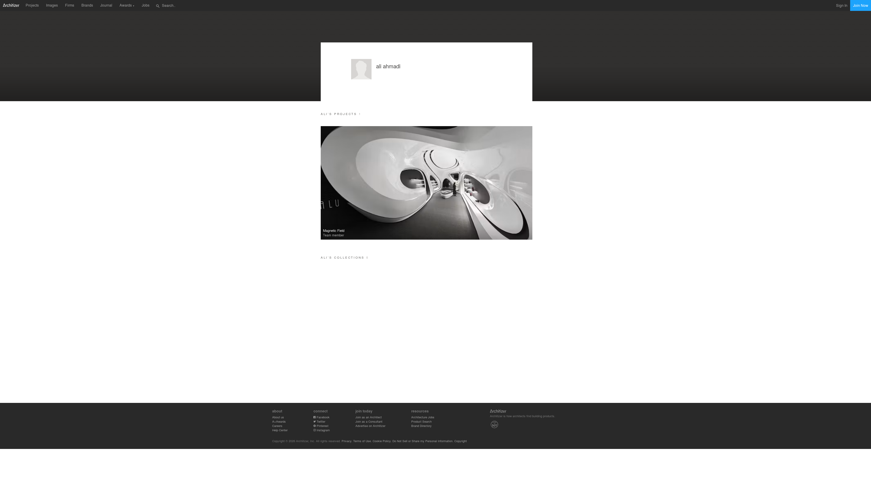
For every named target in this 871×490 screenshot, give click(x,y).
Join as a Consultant (368, 421)
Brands (87, 5)
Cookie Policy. (382, 441)
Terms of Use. (362, 441)
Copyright (460, 441)
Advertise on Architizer (370, 426)
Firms (69, 5)
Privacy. (347, 441)
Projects (32, 5)
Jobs (145, 5)
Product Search (421, 421)
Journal (106, 5)
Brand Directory (421, 426)
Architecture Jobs (422, 417)
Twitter (320, 421)
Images (52, 5)
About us (278, 417)
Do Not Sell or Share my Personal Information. (422, 441)
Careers (277, 426)
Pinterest (322, 426)
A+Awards (279, 421)
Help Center (280, 430)
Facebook (323, 417)
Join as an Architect (368, 417)
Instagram (323, 430)
